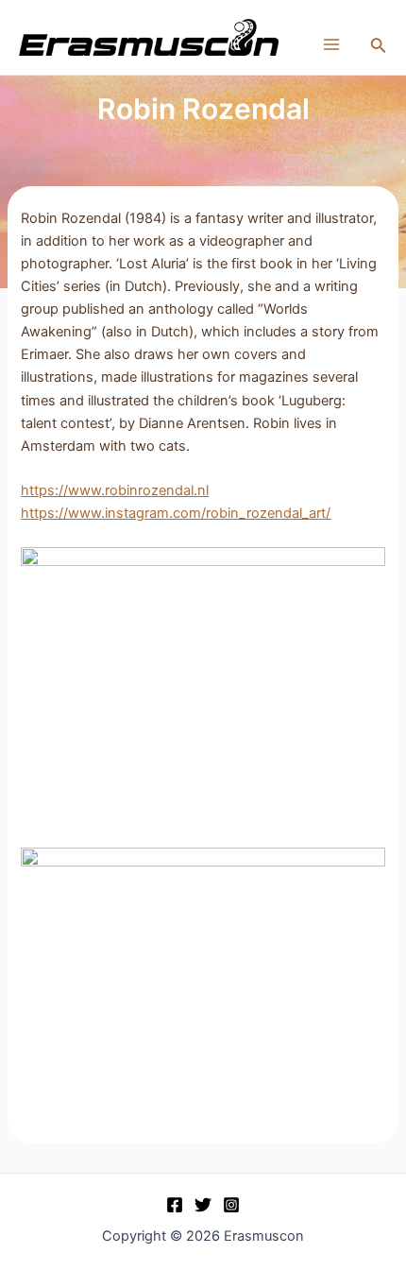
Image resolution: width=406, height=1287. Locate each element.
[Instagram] (231, 1204)
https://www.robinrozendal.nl (115, 490)
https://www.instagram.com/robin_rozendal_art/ (175, 513)
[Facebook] (174, 1204)
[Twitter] (203, 1204)
